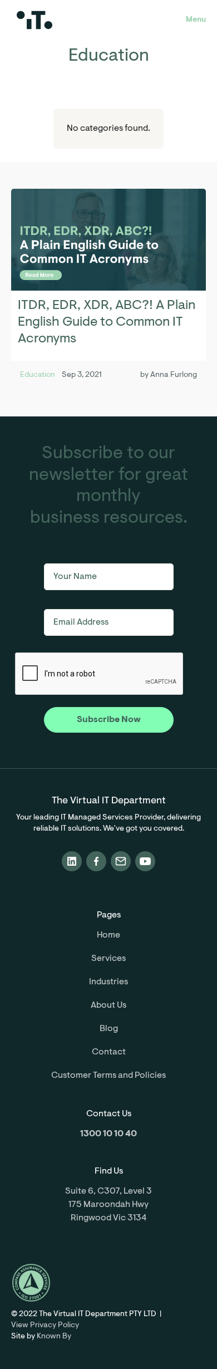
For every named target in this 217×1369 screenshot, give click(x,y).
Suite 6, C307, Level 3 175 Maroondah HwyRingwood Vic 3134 (108, 1205)
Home (108, 935)
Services (108, 958)
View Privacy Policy (45, 1325)
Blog (109, 1028)
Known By (54, 1337)
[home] (70, 20)
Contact (109, 1052)
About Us (108, 1005)
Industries (108, 982)
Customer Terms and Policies (108, 1075)
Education (37, 375)
